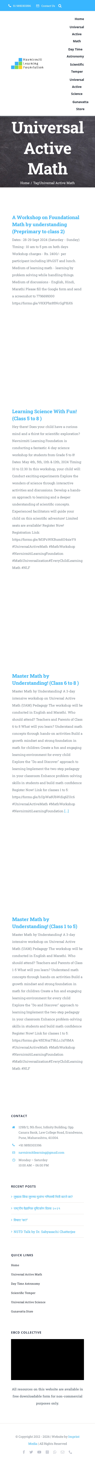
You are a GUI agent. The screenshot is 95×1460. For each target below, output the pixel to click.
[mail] (62, 1452)
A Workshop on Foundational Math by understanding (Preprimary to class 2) (45, 224)
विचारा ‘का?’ (21, 1220)
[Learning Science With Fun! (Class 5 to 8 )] (47, 360)
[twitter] (31, 1452)
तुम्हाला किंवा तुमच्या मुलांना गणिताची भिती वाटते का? (43, 1196)
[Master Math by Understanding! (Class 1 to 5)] (47, 868)
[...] (66, 811)
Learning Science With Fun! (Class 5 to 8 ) (42, 360)
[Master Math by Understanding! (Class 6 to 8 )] (47, 625)
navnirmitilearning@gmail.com (42, 1152)
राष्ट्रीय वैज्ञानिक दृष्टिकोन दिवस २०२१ (37, 1208)
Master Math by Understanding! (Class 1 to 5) (42, 868)
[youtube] (39, 1452)
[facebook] (24, 1452)
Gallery (54, 360)
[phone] (70, 1452)
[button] (60, 5)
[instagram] (47, 1452)
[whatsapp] (54, 1452)
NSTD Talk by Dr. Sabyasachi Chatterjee (44, 1231)
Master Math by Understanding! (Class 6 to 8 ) (42, 625)
